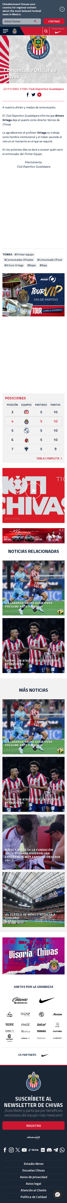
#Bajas (31, 265)
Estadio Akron (33, 1163)
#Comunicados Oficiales (18, 260)
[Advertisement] (33, 208)
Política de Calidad (33, 1196)
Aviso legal (33, 1183)
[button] (57, 1194)
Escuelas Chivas (33, 1170)
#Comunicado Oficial (49, 260)
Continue (54, 21)
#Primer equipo (24, 254)
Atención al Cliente (33, 1190)
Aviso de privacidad (33, 1176)
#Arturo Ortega (13, 265)
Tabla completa (47, 458)
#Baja (43, 265)
